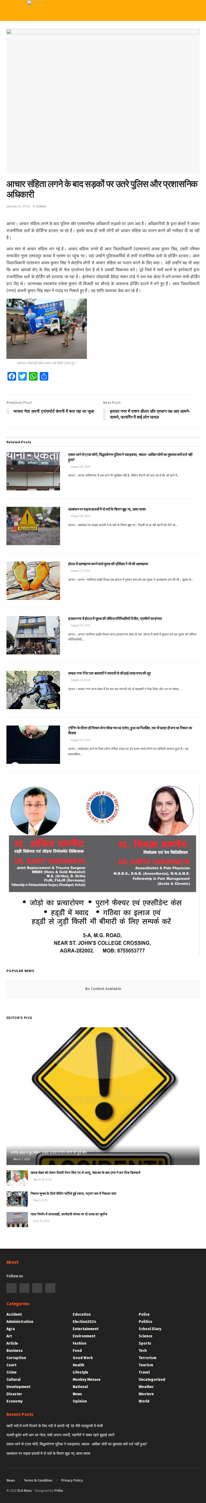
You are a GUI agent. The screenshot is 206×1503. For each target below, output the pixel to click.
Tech (96, 52)
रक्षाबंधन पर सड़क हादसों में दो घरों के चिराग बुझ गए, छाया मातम (48, 1453)
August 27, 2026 (80, 570)
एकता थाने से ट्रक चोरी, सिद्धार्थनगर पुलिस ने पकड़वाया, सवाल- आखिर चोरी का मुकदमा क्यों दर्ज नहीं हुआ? (76, 1444)
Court (11, 1365)
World (97, 107)
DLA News (24, 1491)
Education (82, 1314)
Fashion (79, 1343)
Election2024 (84, 1321)
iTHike (58, 1491)
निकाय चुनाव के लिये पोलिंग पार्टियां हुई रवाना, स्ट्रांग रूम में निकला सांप (73, 1194)
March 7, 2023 (21, 1159)
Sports (98, 63)
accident (14, 1314)
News (77, 1394)
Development (18, 1387)
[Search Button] (161, 10)
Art (9, 1336)
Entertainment (85, 1329)
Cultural (13, 1379)
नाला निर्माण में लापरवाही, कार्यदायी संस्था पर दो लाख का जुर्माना (69, 1214)
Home (97, 30)
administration (19, 1321)
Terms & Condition (38, 1480)
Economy (14, 1401)
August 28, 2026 (80, 466)
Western (100, 74)
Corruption (16, 1358)
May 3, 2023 (40, 1200)
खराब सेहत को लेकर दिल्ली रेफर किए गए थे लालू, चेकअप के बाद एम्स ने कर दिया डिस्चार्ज (85, 1173)
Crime (41, 206)
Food (77, 1350)
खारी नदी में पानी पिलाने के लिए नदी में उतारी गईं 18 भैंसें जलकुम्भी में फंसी (54, 1426)
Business (14, 1350)
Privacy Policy (72, 1480)
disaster (14, 1394)
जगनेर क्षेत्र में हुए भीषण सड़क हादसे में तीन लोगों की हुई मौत (48, 1152)
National (80, 1387)
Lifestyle (80, 1372)
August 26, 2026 (80, 625)
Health (78, 1365)
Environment (84, 1336)
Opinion (80, 1401)
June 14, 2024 (41, 1221)
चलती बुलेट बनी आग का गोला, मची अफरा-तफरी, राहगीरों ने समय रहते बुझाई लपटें (60, 1435)
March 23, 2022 (42, 1179)
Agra (10, 1329)
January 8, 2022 (18, 206)
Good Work (83, 1358)
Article (12, 1343)
